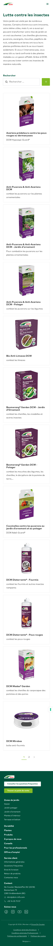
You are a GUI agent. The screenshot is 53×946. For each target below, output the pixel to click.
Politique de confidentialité (17, 936)
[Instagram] (12, 911)
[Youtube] (19, 911)
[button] (46, 82)
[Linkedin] (26, 911)
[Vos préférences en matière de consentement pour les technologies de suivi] (50, 709)
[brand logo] (8, 4)
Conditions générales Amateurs (25, 930)
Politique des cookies (38, 936)
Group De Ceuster (38, 924)
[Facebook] (6, 911)
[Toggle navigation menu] (47, 4)
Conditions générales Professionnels (25, 933)
